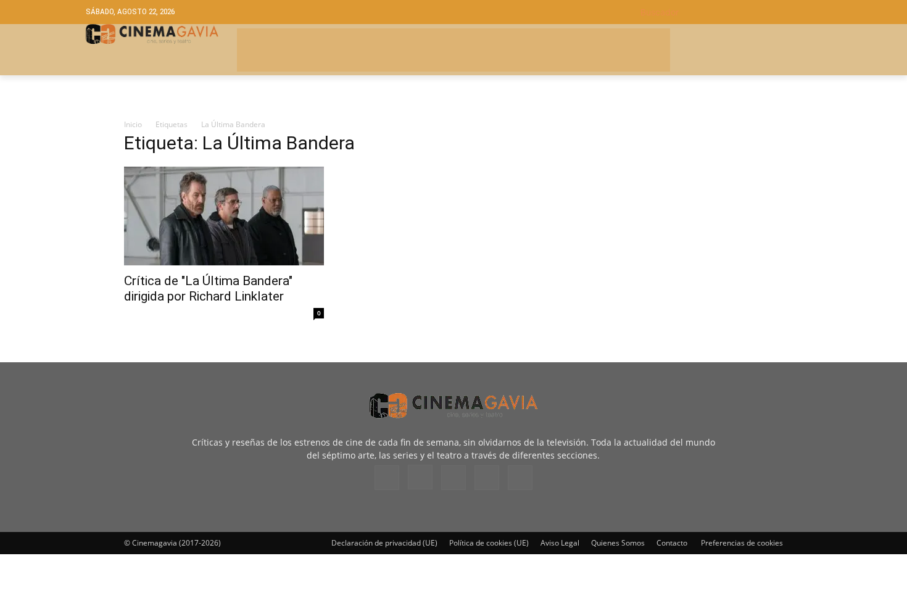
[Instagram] (420, 477)
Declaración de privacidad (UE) (384, 543)
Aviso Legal (559, 543)
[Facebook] (387, 477)
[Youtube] (520, 477)
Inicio (133, 124)
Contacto (671, 543)
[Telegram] (453, 477)
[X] (486, 477)
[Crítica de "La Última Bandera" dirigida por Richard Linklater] (224, 216)
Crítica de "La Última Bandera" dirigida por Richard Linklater (208, 288)
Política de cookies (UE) (489, 543)
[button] (730, 12)
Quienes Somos (618, 543)
